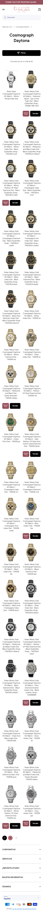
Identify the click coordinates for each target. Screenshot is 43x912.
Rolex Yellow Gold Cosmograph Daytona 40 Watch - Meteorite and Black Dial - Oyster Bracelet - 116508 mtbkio (11, 392)
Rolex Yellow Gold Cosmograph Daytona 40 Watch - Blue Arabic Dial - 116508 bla (31, 523)
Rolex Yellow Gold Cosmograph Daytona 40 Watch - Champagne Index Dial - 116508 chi (11, 487)
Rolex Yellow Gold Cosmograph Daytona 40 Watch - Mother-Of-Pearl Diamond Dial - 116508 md (32, 391)
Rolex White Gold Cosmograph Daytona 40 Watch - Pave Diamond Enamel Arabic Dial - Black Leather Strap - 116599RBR (31, 687)
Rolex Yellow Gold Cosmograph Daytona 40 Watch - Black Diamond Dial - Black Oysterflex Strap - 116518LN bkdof (31, 278)
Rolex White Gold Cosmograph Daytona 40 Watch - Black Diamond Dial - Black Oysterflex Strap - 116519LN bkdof (11, 686)
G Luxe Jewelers (17, 909)
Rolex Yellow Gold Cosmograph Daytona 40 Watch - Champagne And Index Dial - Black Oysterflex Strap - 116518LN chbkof (31, 238)
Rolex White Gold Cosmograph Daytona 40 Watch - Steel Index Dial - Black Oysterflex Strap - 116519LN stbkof (31, 607)
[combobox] (21, 17)
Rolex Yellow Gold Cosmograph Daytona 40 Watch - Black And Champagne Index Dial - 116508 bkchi (11, 605)
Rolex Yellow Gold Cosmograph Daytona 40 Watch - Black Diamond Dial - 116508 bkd (31, 569)
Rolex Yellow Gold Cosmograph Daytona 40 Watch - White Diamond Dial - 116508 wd (11, 354)
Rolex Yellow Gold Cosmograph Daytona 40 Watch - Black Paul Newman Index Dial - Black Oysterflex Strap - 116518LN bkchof (11, 317)
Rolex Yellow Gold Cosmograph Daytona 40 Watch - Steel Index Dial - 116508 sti (32, 353)
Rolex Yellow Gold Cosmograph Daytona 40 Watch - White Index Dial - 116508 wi (32, 314)
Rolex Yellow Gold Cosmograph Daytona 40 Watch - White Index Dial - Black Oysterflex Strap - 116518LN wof (11, 148)
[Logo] (21, 9)
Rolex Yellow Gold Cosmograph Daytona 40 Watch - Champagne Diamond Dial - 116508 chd (31, 487)
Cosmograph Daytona (22, 27)
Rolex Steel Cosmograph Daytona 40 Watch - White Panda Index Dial (11, 95)
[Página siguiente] (15, 838)
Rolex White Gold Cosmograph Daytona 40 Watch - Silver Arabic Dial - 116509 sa (31, 736)
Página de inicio (7, 27)
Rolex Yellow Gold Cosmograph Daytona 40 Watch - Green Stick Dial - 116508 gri (11, 437)
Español (7, 899)
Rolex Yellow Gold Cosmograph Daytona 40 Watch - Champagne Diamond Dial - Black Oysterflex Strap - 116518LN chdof (11, 238)
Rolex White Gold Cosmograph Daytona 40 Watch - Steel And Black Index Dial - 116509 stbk (11, 736)
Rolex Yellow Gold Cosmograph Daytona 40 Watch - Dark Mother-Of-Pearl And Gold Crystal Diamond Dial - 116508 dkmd (31, 440)
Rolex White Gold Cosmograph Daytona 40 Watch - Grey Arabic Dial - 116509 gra (31, 811)
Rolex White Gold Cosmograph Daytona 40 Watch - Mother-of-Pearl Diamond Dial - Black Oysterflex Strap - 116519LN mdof (31, 646)
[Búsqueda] (4, 17)
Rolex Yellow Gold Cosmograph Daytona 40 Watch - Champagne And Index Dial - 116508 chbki (11, 525)
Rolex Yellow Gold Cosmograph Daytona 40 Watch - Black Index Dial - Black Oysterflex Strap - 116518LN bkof (11, 278)
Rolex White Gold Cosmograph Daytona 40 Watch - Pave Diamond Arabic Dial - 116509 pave (11, 772)
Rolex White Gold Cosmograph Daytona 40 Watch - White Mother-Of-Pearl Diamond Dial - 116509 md (11, 812)
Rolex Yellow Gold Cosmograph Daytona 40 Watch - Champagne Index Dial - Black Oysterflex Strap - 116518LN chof (31, 188)
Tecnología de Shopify (29, 909)
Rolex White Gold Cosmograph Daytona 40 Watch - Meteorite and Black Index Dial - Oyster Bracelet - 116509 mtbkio (32, 773)
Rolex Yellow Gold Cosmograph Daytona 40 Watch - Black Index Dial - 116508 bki (11, 569)
